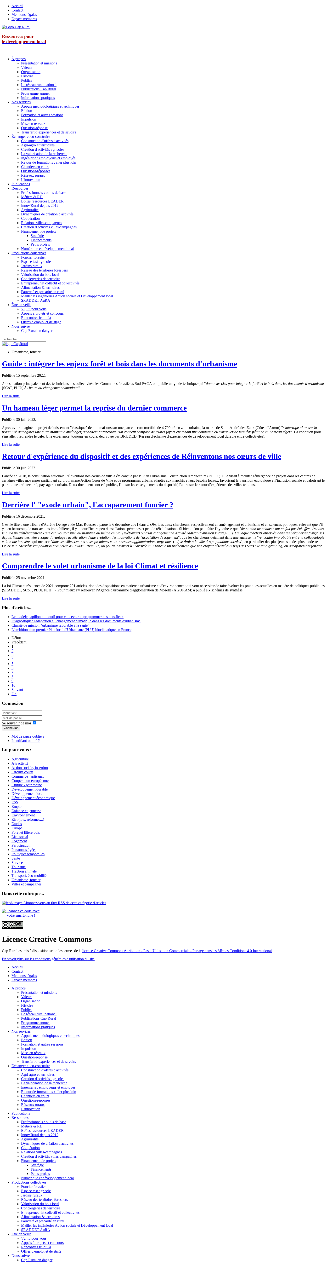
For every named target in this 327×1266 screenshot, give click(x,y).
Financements (41, 240)
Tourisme (18, 867)
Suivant (17, 690)
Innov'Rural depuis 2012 (39, 205)
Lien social (19, 837)
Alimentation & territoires (40, 287)
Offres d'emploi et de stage (41, 322)
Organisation (30, 72)
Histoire (27, 76)
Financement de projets (38, 231)
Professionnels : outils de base (43, 193)
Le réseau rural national (38, 85)
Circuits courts (22, 772)
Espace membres (24, 19)
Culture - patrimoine (26, 785)
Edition (26, 111)
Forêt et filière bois (25, 832)
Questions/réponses (35, 171)
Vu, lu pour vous (33, 309)
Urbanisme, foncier (25, 880)
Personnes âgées (23, 850)
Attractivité (19, 763)
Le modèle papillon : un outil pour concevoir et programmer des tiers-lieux (67, 617)
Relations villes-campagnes (41, 223)
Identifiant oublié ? (25, 741)
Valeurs (26, 67)
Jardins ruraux (31, 266)
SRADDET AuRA (35, 300)
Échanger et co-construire (30, 136)
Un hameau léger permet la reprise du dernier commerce (94, 408)
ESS (14, 802)
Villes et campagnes (26, 884)
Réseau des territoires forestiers (44, 270)
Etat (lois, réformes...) (27, 819)
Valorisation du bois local (40, 274)
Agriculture (20, 759)
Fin (14, 694)
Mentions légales (24, 14)
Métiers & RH (32, 197)
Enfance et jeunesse (26, 811)
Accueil (17, 6)
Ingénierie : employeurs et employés (48, 158)
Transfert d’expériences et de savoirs (48, 132)
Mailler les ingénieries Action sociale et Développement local (67, 296)
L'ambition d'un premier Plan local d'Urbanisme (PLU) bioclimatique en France (71, 630)
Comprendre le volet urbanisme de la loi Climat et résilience (100, 565)
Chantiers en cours (35, 167)
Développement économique (33, 798)
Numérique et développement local (47, 249)
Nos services (21, 102)
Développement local (27, 794)
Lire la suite (11, 396)
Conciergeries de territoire (40, 279)
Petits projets (40, 244)
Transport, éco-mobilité (28, 875)
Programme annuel (35, 93)
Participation (20, 845)
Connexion (11, 728)
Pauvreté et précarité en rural (42, 292)
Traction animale (24, 871)
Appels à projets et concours (42, 313)
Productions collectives (28, 253)
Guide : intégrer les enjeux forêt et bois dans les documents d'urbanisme (119, 363)
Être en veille (21, 305)
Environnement (23, 815)
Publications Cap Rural (38, 89)
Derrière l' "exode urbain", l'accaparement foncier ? (87, 504)
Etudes (16, 824)
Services (17, 863)
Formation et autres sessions (42, 115)
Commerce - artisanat (27, 776)
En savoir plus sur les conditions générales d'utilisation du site (48, 959)
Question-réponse (34, 128)
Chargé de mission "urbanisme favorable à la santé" (50, 625)
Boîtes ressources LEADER (42, 201)
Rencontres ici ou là (36, 318)
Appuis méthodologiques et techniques (50, 106)
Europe (17, 828)
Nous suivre (20, 326)
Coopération (30, 218)
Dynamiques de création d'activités (47, 214)
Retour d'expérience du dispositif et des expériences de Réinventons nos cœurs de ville (141, 456)
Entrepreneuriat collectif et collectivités (50, 283)
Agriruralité (30, 210)
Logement (19, 841)
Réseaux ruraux (33, 175)
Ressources (19, 188)
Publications (20, 184)
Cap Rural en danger (36, 331)
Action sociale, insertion (29, 768)
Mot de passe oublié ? (27, 736)
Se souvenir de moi (16, 723)
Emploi (17, 806)
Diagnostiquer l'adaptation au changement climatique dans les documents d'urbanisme (76, 621)
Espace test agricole (36, 262)
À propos (18, 59)
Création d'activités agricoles (42, 149)
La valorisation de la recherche (44, 154)
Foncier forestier (33, 257)
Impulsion (28, 119)
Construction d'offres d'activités (44, 141)
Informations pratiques (38, 98)
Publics (26, 80)
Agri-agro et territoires (38, 145)
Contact (17, 10)
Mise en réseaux (33, 123)
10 (13, 685)
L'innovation (30, 180)
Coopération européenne (30, 781)
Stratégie (37, 236)
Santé (15, 858)
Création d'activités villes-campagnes (49, 227)
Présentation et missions (39, 63)
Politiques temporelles (28, 854)
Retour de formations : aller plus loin (48, 162)
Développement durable (29, 789)
